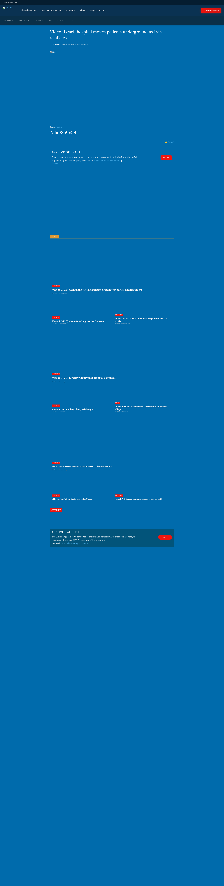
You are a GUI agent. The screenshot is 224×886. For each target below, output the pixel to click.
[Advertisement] (112, 204)
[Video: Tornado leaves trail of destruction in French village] (143, 399)
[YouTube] (155, 2)
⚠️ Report (169, 141)
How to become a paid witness (107, 160)
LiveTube (57, 44)
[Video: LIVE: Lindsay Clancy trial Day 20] (81, 399)
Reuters (59, 127)
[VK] (165, 2)
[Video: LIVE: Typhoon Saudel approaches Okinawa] (81, 311)
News (117, 402)
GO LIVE (55, 163)
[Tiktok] (145, 2)
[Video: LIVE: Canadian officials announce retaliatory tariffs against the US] (112, 270)
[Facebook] (149, 2)
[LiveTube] (8, 10)
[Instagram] (142, 2)
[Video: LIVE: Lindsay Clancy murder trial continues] (112, 358)
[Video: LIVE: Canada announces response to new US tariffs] (143, 311)
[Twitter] (152, 2)
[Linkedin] (158, 2)
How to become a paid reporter (75, 543)
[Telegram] (162, 2)
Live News (56, 285)
